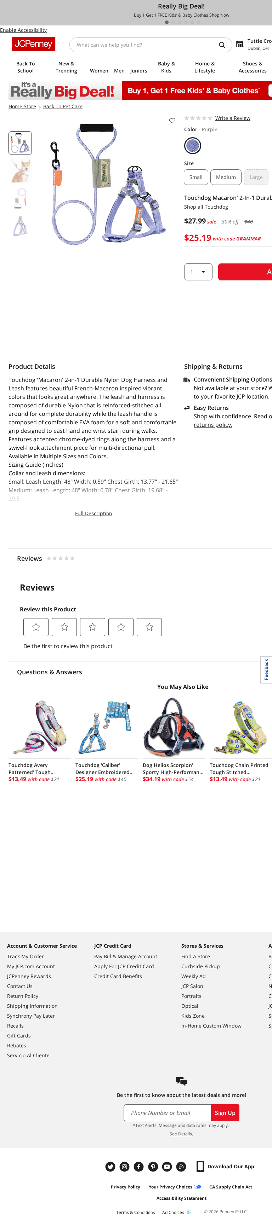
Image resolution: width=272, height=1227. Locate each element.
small (196, 177)
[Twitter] (111, 1167)
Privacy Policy (125, 1187)
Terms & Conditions (135, 1212)
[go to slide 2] (173, 22)
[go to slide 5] (192, 22)
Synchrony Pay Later (31, 1015)
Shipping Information (32, 1005)
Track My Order (25, 956)
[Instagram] (125, 1167)
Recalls (15, 1025)
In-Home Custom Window (211, 1025)
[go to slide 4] (186, 22)
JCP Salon (192, 986)
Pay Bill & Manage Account (125, 956)
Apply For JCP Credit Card (124, 966)
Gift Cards (19, 1035)
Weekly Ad (193, 976)
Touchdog (216, 206)
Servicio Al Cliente (28, 1055)
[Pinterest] (154, 1167)
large (256, 177)
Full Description (93, 513)
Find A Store (195, 956)
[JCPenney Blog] (182, 1167)
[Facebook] (139, 1167)
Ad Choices (173, 1212)
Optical (189, 1005)
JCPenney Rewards (29, 976)
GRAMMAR (248, 238)
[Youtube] (168, 1167)
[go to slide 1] (167, 22)
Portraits (191, 996)
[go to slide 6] (198, 22)
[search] (225, 45)
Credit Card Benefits (118, 976)
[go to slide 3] (179, 22)
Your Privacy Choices (170, 1187)
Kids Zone (193, 1015)
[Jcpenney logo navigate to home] (33, 44)
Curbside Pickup (200, 966)
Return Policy (22, 996)
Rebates (16, 1045)
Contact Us (20, 986)
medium (226, 177)
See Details (181, 1134)
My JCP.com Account (31, 966)
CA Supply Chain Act (230, 1187)
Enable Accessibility (23, 30)
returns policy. (213, 425)
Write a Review (232, 118)
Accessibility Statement (181, 1198)
